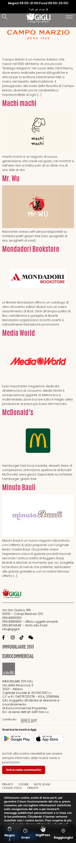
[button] (5, 17)
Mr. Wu (10, 177)
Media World (18, 332)
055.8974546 (11, 625)
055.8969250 (12, 618)
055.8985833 (11, 622)
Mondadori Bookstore (30, 248)
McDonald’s (17, 411)
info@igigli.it (11, 629)
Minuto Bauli (18, 486)
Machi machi (19, 102)
